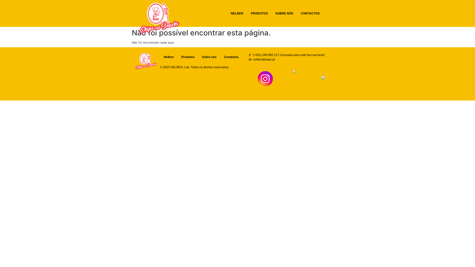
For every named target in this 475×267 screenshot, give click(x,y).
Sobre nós (284, 13)
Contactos (310, 13)
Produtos (259, 13)
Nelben (237, 13)
